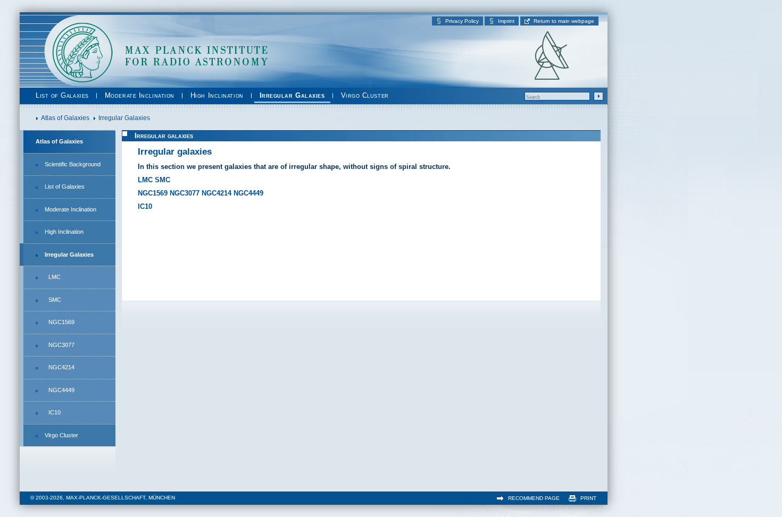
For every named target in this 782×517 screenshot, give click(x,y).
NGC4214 (61, 367)
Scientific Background (73, 164)
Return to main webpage (564, 21)
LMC (54, 277)
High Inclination (217, 95)
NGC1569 (61, 322)
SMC (54, 299)
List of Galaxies (62, 95)
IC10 (54, 412)
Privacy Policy (462, 21)
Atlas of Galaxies (59, 141)
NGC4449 (61, 390)
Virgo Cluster (365, 95)
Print (588, 498)
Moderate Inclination (139, 95)
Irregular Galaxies (292, 95)
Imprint (506, 21)
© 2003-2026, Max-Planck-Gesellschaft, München (102, 498)
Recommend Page (534, 498)
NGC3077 (61, 345)
